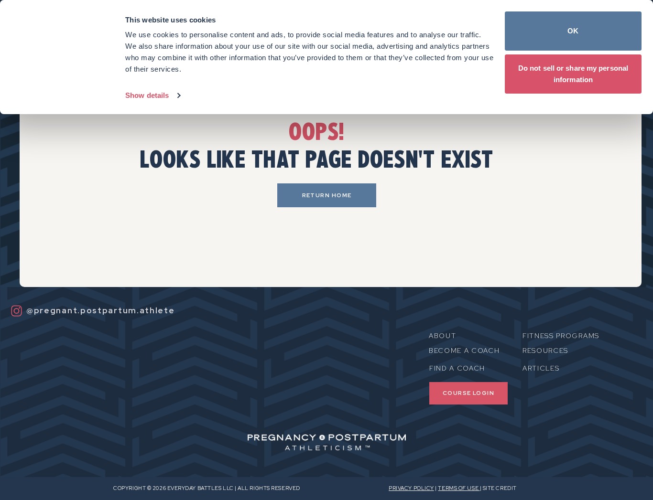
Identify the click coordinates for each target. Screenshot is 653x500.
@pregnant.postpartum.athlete (100, 310)
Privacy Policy (411, 488)
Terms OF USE (458, 488)
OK (572, 31)
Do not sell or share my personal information (573, 74)
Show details (147, 95)
